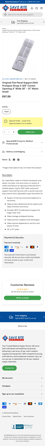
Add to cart (30, 132)
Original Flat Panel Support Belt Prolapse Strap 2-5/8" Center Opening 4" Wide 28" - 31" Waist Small (21, 31)
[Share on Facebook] (14, 160)
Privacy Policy (6, 416)
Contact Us (9, 368)
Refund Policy (17, 416)
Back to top (22, 326)
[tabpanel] (22, 205)
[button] (36, 8)
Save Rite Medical (12, 413)
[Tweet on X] (9, 160)
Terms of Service (29, 416)
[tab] (7, 175)
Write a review (22, 298)
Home (4, 28)
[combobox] (22, 14)
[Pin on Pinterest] (18, 160)
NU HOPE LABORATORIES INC (12, 79)
